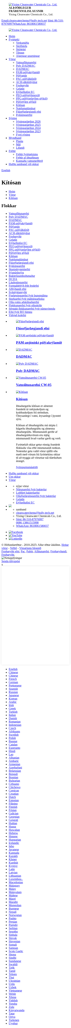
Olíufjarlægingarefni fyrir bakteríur (36, 496)
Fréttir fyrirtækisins (27, 154)
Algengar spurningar (28, 55)
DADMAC (22, 69)
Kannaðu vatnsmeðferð (29, 160)
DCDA (13, 279)
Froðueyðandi (58, 551)
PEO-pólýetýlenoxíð (28, 95)
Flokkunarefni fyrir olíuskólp (25, 305)
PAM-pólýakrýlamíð (28, 72)
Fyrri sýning (23, 134)
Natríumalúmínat (25, 108)
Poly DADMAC (25, 65)
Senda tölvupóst (10, 561)
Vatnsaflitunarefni (26, 62)
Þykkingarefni (24, 114)
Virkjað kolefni (17, 315)
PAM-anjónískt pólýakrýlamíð (39, 342)
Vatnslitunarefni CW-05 (34, 385)
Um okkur (15, 476)
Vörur (12, 59)
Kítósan (20, 105)
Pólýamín (21, 75)
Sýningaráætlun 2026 (28, 121)
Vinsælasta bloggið (30, 548)
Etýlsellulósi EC (25, 91)
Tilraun (20, 52)
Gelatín (20, 88)
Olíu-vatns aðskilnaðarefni (24, 302)
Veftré (13, 548)
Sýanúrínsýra (16, 272)
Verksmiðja (22, 42)
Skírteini (21, 49)
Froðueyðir (22, 85)
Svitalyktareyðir (18, 292)
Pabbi (29, 551)
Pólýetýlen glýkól (26, 101)
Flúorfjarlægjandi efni (28, 111)
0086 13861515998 (27, 522)
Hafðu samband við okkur (24, 164)
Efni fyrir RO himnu (20, 311)
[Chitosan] (22, 391)
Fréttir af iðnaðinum (27, 157)
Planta (19, 141)
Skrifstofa (21, 46)
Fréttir (12, 151)
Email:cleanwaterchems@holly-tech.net (24, 20)
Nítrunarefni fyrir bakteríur (31, 489)
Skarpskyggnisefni (19, 269)
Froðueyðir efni (10, 551)
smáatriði (32, 467)
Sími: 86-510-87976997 (30, 519)
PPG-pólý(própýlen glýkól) (32, 98)
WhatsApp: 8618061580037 (29, 23)
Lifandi (20, 147)
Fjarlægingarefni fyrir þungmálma (28, 295)
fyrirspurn (21, 467)
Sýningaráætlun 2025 (28, 124)
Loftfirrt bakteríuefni (28, 492)
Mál (18, 144)
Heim (12, 36)
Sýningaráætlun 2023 (28, 131)
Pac (23, 551)
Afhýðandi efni (17, 288)
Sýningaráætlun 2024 (28, 128)
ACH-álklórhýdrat (26, 82)
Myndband (15, 137)
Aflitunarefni (41, 551)
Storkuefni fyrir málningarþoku (26, 298)
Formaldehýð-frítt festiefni (24, 285)
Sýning (13, 118)
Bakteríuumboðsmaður (22, 275)
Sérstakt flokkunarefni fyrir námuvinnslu (32, 308)
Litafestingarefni (18, 282)
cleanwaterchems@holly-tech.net (35, 512)
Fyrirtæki (14, 39)
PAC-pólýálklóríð (26, 78)
